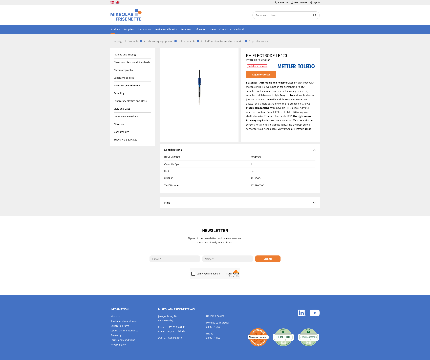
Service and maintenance (125, 321)
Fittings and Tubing (125, 54)
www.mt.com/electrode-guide (294, 128)
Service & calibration (166, 29)
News (213, 29)
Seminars (186, 29)
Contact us (283, 2)
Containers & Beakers (126, 116)
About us (116, 316)
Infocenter (200, 29)
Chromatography (123, 70)
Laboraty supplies (124, 77)
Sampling (119, 93)
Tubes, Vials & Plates (125, 139)
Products (115, 29)
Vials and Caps (122, 108)
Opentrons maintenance (124, 330)
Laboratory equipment (127, 85)
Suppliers (129, 29)
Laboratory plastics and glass (130, 101)
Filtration (119, 124)
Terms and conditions (123, 340)
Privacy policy (118, 344)
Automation (144, 29)
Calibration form (120, 325)
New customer (300, 2)
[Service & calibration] (258, 337)
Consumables (121, 131)
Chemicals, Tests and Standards (132, 62)
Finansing (116, 335)
